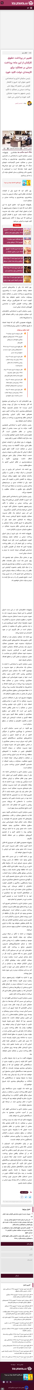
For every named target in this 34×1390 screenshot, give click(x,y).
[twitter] (26, 1197)
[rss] (11, 1382)
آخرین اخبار (26, 1285)
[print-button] (4, 148)
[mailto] (7, 149)
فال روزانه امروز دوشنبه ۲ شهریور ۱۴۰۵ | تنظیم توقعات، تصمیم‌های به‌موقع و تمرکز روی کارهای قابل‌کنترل (17, 1313)
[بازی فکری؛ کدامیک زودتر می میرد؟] (28, 1377)
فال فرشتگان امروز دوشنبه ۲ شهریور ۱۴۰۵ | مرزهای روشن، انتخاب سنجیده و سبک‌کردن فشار (13, 241)
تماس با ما (20, 1365)
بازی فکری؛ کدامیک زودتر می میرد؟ (13, 1375)
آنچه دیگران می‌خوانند (23, 330)
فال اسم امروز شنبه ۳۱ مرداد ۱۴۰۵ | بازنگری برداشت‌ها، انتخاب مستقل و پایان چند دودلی (13, 260)
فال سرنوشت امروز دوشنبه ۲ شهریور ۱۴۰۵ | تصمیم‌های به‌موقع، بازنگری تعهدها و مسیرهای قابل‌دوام (12, 338)
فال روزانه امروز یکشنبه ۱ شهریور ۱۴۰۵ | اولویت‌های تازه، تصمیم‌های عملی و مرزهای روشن (16, 1318)
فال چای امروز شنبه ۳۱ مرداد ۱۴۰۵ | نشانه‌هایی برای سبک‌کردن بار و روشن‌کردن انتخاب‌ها (13, 270)
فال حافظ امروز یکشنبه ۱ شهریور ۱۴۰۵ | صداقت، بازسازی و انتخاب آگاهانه (16, 1330)
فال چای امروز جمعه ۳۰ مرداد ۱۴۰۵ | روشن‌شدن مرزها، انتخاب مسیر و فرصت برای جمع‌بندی (13, 393)
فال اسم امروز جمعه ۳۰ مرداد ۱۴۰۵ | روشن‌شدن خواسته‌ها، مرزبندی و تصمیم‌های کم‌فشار (13, 383)
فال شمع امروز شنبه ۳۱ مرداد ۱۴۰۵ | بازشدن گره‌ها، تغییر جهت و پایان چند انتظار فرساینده (13, 279)
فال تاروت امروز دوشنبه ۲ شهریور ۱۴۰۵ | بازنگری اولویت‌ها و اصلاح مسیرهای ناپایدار (13, 232)
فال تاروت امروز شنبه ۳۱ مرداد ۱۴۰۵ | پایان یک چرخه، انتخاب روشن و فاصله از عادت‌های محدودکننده (14, 361)
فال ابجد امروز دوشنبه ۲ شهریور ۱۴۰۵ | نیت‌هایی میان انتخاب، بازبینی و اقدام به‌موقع (17, 1290)
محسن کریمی (18, 103)
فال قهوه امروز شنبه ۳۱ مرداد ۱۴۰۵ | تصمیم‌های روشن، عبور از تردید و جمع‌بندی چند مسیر (12, 350)
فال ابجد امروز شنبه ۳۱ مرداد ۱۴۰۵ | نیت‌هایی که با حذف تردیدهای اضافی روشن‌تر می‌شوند (16, 1358)
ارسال (17, 1276)
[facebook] (22, 1197)
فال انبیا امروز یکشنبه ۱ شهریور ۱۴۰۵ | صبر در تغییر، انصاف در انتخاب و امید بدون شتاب (14, 251)
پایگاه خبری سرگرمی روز (24, 152)
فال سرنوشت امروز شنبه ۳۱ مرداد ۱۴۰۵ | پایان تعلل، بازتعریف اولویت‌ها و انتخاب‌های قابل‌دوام (13, 373)
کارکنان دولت (24, 1192)
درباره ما (13, 1365)
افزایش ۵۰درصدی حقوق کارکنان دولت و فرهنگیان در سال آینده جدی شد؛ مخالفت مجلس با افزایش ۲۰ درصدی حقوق (17, 1230)
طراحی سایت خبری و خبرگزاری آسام (16, 1387)
